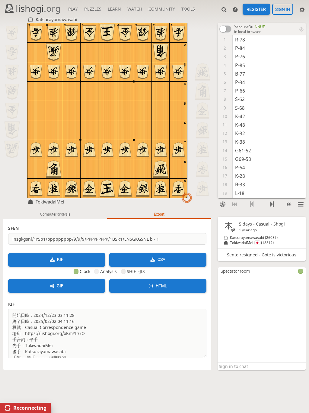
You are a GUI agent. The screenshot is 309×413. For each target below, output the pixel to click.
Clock (85, 271)
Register (256, 9)
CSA (161, 259)
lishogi (38, 8)
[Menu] (301, 204)
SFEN (13, 228)
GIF (60, 285)
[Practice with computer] (223, 204)
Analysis (108, 271)
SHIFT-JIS (136, 271)
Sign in (282, 9)
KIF (60, 259)
